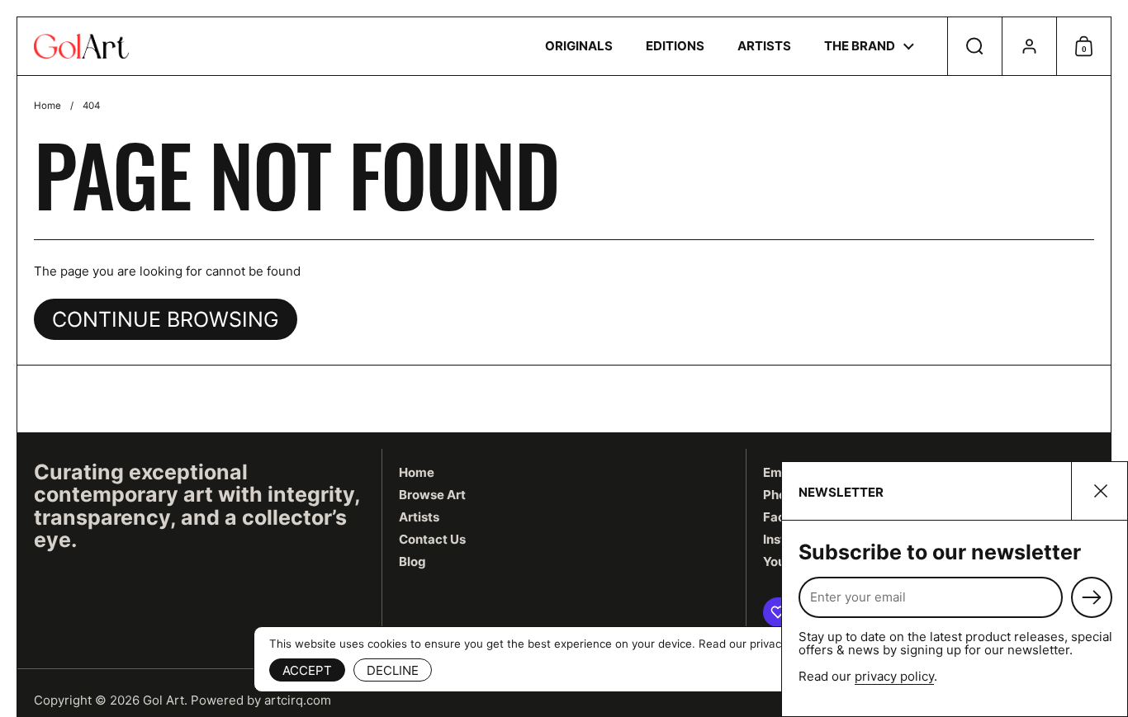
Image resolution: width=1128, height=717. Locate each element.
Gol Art (163, 700)
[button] (974, 46)
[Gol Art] (81, 46)
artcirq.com (297, 700)
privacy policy (894, 676)
